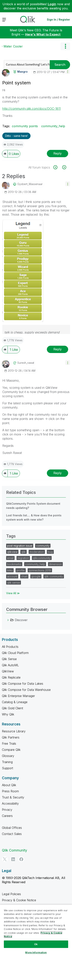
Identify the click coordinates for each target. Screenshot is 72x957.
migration (23, 558)
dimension (55, 564)
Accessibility (10, 803)
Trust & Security (13, 797)
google (36, 576)
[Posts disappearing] (57, 167)
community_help (53, 126)
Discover (21, 620)
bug (50, 551)
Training (7, 762)
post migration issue (19, 545)
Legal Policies (11, 894)
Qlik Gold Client (12, 708)
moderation (37, 551)
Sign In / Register (58, 19)
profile (21, 570)
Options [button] (65, 46)
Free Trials (9, 743)
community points (25, 126)
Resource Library (14, 731)
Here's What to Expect (42, 34)
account (12, 576)
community (43, 545)
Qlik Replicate (11, 677)
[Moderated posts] (63, 167)
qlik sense (13, 582)
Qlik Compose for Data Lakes (22, 683)
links (10, 570)
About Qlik (9, 785)
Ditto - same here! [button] (16, 135)
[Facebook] (21, 859)
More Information (36, 952)
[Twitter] (5, 859)
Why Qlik (8, 714)
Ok (36, 944)
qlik (23, 551)
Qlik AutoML (10, 665)
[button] (67, 71)
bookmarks (14, 564)
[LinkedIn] (13, 859)
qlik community (53, 576)
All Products (10, 647)
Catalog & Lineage (14, 702)
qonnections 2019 (40, 570)
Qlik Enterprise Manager (18, 696)
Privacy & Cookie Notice (19, 900)
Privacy (7, 810)
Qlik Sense (9, 659)
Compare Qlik (11, 750)
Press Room (10, 791)
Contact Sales (12, 834)
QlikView (8, 671)
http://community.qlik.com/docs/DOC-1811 (31, 108)
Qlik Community (14, 850)
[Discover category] (8, 619)
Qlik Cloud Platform (15, 653)
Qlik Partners (10, 737)
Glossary (8, 756)
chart (24, 576)
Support (7, 768)
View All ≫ (13, 593)
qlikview (12, 551)
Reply (57, 153)
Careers (7, 816)
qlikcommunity (42, 558)
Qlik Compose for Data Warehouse (26, 690)
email (10, 558)
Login (52, 4)
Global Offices (12, 828)
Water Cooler (13, 46)
